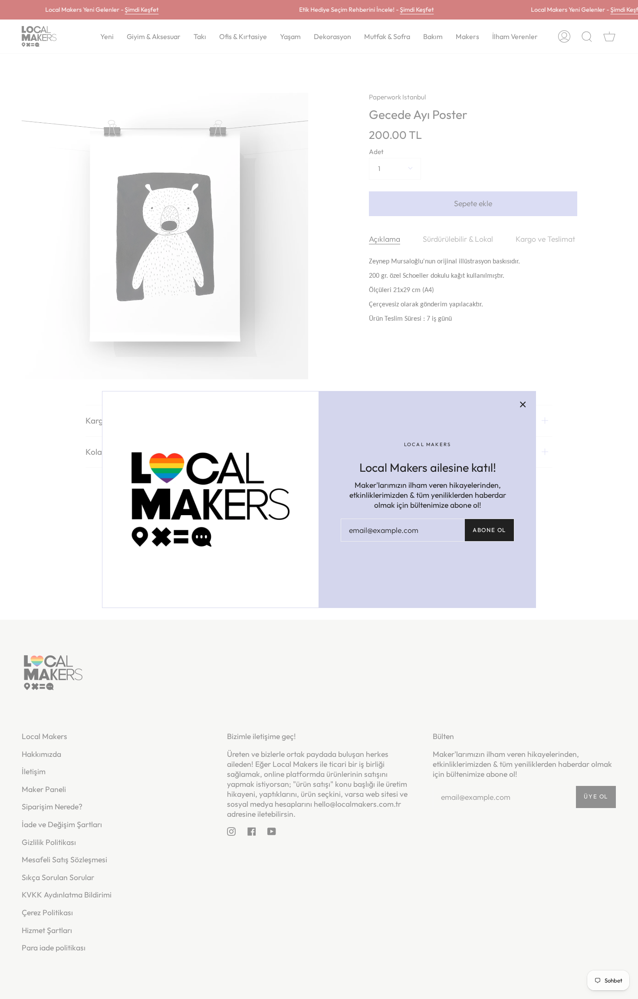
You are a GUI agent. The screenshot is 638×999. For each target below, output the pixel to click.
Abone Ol (489, 529)
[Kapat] (523, 404)
